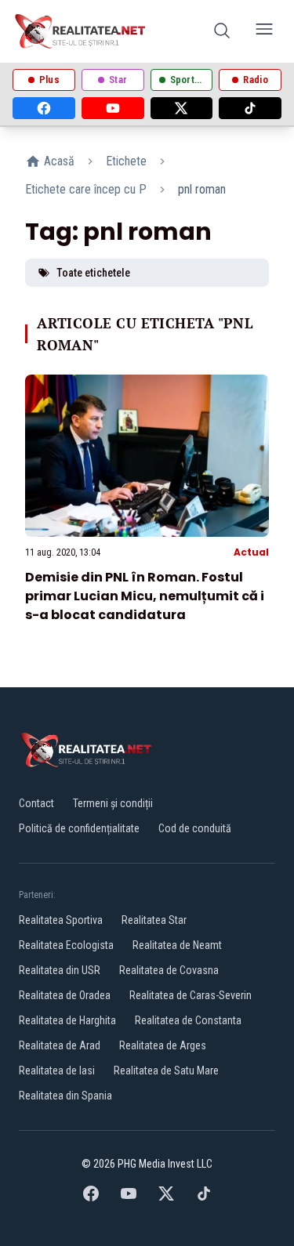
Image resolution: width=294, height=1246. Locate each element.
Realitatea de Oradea (65, 995)
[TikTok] (250, 108)
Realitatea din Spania (65, 1095)
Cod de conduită (194, 828)
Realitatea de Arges (162, 1045)
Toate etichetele (93, 272)
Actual (251, 552)
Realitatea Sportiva (61, 920)
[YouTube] (113, 108)
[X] (182, 108)
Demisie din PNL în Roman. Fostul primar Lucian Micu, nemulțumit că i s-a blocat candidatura (144, 596)
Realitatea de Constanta (188, 1020)
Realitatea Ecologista (66, 945)
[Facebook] (44, 108)
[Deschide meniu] (264, 32)
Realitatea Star (154, 920)
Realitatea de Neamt (177, 945)
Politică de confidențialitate (79, 828)
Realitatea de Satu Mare (166, 1070)
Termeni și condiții (113, 803)
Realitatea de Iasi (57, 1070)
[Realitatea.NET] (81, 31)
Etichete (126, 161)
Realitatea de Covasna (169, 970)
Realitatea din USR (59, 970)
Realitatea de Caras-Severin (190, 995)
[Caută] (222, 32)
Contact (36, 803)
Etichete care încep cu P (86, 189)
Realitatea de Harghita (67, 1020)
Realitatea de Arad (59, 1045)
